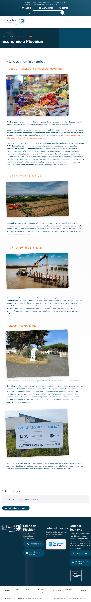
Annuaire (82, 591)
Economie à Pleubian (29, 37)
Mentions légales (59, 599)
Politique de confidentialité (77, 599)
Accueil (9, 37)
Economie (16, 37)
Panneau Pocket (52, 537)
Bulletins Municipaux (42, 591)
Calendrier (57, 591)
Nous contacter (28, 591)
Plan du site (17, 591)
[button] (79, 22)
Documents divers (69, 591)
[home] (16, 21)
